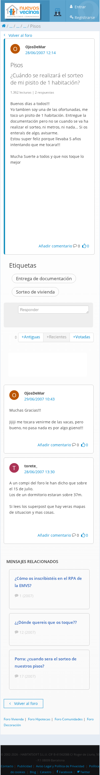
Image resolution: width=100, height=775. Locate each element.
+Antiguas (31, 336)
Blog (33, 772)
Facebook (66, 772)
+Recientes (56, 336)
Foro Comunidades (69, 719)
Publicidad (24, 766)
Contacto (7, 766)
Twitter (85, 772)
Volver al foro (19, 35)
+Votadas (81, 336)
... (11, 26)
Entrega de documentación (44, 278)
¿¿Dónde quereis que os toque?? (46, 622)
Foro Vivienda (14, 719)
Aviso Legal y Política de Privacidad (60, 766)
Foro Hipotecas (39, 719)
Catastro (45, 772)
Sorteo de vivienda (35, 292)
